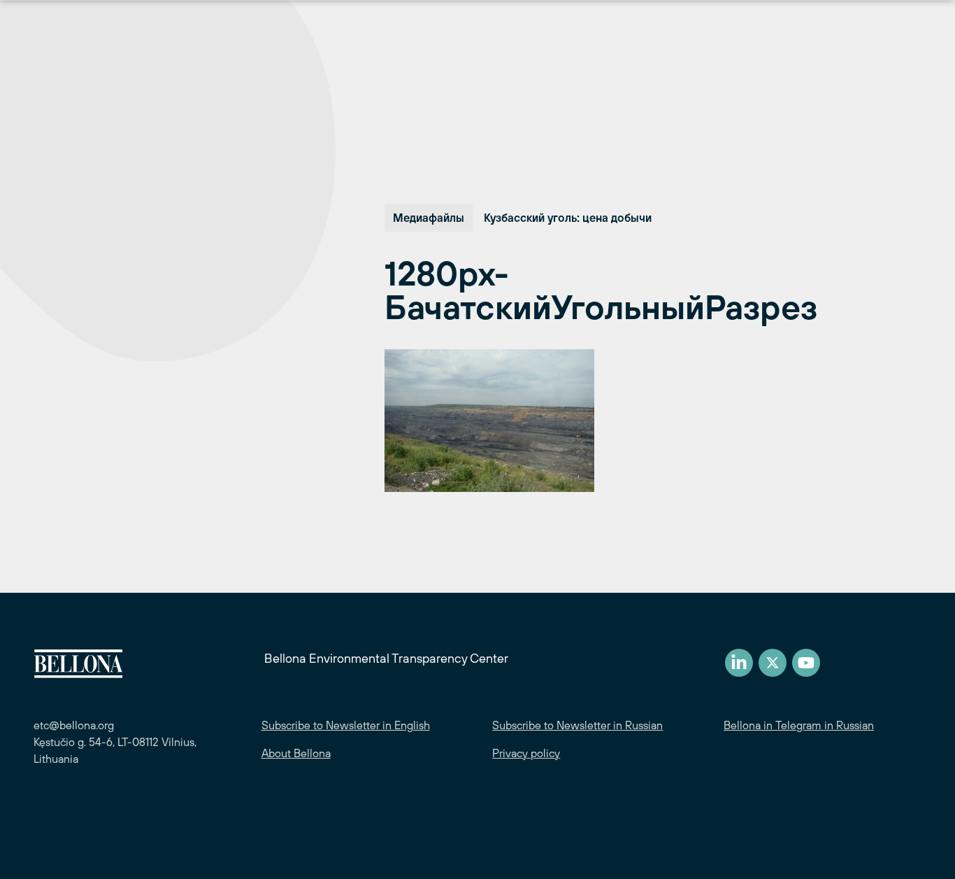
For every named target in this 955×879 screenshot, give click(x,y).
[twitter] (773, 663)
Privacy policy (526, 753)
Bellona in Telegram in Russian (799, 725)
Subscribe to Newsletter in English (345, 725)
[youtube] (806, 663)
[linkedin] (739, 663)
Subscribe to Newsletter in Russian (577, 725)
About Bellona (296, 753)
